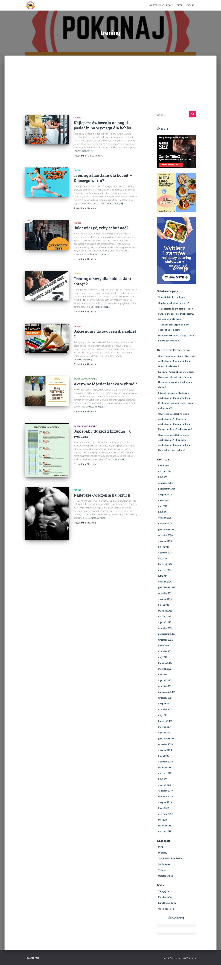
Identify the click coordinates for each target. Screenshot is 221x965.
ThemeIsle (191, 958)
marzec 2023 (164, 616)
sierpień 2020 (165, 750)
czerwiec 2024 (165, 552)
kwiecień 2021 (165, 721)
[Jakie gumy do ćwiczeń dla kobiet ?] (47, 338)
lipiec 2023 (163, 605)
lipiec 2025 (163, 500)
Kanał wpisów (165, 897)
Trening (190, 5)
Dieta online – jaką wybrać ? (171, 450)
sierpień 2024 (165, 541)
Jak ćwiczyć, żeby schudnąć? (101, 227)
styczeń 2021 (164, 732)
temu (95, 156)
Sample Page (33, 958)
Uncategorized (165, 876)
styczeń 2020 (164, 785)
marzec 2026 (164, 471)
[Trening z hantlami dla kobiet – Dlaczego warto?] (47, 182)
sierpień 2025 (165, 494)
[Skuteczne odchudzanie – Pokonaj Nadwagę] (30, 5)
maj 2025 (162, 506)
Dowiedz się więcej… (83, 151)
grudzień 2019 (165, 791)
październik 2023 (166, 587)
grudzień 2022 (165, 628)
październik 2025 (166, 489)
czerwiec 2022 (165, 651)
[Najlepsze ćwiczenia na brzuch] (47, 513)
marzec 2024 (164, 570)
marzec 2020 (164, 773)
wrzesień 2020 (165, 744)
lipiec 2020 (163, 756)
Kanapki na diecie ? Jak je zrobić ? (175, 429)
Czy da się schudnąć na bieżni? (173, 303)
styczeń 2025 (164, 518)
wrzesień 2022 (165, 640)
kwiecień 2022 (165, 663)
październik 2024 (166, 529)
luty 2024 (162, 576)
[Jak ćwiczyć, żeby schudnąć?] (47, 235)
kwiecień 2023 (165, 611)
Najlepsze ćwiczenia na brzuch (102, 495)
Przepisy (162, 853)
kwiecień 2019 (165, 825)
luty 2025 (162, 512)
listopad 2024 (165, 523)
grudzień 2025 (165, 483)
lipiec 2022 (163, 645)
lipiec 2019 (163, 808)
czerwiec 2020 (165, 762)
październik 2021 (166, 692)
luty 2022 (162, 674)
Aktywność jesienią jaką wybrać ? (105, 383)
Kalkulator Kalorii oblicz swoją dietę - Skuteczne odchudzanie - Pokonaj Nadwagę (176, 377)
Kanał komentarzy (167, 903)
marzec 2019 (164, 831)
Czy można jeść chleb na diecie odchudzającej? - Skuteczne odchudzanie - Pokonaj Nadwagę (174, 419)
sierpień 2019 (165, 802)
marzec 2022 (164, 669)
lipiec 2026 (163, 465)
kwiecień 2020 (165, 767)
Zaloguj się (163, 891)
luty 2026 (162, 477)
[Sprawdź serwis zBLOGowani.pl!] (176, 917)
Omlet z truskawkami (168, 366)
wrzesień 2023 (165, 593)
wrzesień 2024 (165, 535)
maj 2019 (162, 820)
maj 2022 (162, 657)
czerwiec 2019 (165, 814)
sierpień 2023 (165, 599)
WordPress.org (166, 909)
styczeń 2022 (164, 680)
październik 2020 (166, 738)
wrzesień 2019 (165, 796)
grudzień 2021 (165, 686)
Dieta (179, 5)
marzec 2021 (164, 727)
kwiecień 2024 (165, 564)
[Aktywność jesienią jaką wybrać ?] (47, 391)
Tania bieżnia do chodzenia (171, 297)
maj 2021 (162, 715)
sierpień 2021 (165, 703)
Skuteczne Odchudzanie (161, 5)
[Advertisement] (110, 88)
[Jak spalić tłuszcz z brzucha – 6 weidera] (47, 450)
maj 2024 (162, 558)
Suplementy (164, 864)
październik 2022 (166, 634)
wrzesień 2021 (165, 698)
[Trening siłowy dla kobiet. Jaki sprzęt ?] (47, 285)
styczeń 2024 (164, 582)
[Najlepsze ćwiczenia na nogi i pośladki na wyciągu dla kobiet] (47, 130)
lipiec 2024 (163, 547)
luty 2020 (162, 779)
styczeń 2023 (164, 622)
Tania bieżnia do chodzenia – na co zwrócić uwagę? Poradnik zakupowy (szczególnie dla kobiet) (176, 314)
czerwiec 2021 (165, 709)
